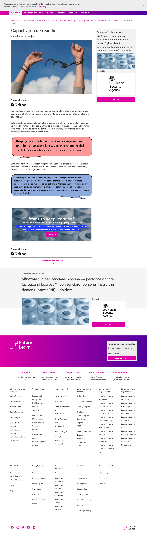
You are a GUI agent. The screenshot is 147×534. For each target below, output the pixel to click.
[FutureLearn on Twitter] (23, 527)
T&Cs (79, 473)
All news (15, 12)
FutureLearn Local (33, 12)
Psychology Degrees (84, 401)
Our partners (59, 473)
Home (13, 20)
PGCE (79, 426)
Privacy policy (82, 478)
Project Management (62, 431)
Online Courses (15, 396)
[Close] (143, 5)
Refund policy (82, 484)
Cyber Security (59, 426)
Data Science (59, 414)
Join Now (116, 99)
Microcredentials (16, 407)
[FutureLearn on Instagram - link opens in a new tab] (17, 527)
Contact (102, 484)
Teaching (35, 410)
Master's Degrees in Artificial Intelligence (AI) (106, 448)
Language (35, 429)
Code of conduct (83, 494)
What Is (85, 12)
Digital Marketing (60, 396)
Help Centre (103, 478)
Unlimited (35, 494)
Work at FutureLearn (17, 480)
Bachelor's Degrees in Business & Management (129, 441)
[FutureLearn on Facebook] (13, 527)
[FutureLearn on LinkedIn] (33, 527)
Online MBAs (81, 396)
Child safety (103, 473)
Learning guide (37, 484)
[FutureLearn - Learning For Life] (130, 527)
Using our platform (39, 473)
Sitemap (80, 505)
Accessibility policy (84, 500)
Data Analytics (59, 401)
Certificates (36, 489)
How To (73, 12)
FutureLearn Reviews (39, 478)
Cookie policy (82, 489)
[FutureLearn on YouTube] (28, 527)
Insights (61, 12)
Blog (11, 491)
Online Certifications (17, 401)
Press (50, 12)
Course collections (61, 444)
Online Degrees (15, 417)
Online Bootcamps (16, 412)
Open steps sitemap (84, 510)
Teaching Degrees (83, 407)
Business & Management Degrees (81, 442)
